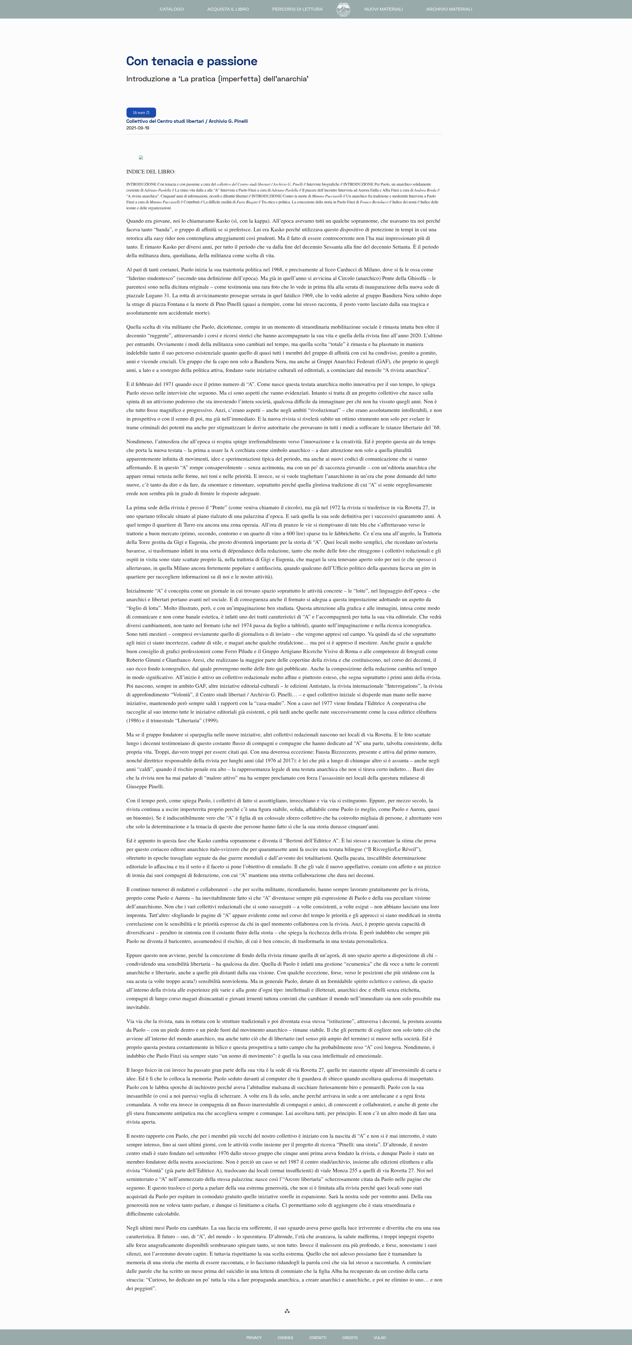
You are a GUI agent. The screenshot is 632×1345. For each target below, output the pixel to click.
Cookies (285, 1337)
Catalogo (172, 9)
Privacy (254, 1337)
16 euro (139, 112)
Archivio (449, 9)
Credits (350, 1337)
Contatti (317, 1337)
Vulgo (380, 1337)
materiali (383, 9)
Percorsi (297, 9)
